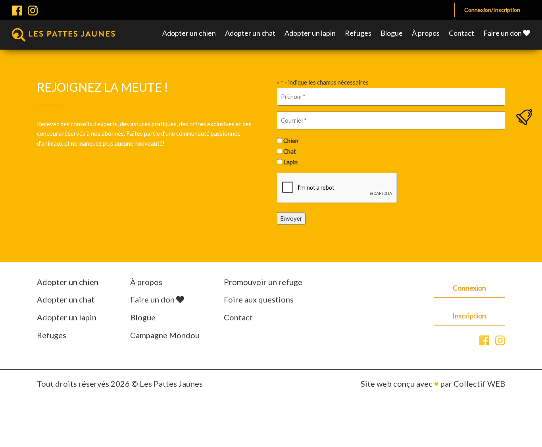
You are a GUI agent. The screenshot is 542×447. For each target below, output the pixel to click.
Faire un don (503, 33)
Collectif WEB (479, 383)
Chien (290, 140)
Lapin (290, 161)
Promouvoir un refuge (263, 282)
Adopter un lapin (310, 33)
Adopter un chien (189, 33)
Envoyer (291, 218)
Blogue (392, 33)
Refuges (358, 33)
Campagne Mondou (165, 335)
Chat (289, 151)
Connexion (469, 287)
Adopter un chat (250, 33)
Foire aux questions (259, 299)
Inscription (469, 315)
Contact (461, 33)
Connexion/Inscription (492, 9)
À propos (426, 33)
